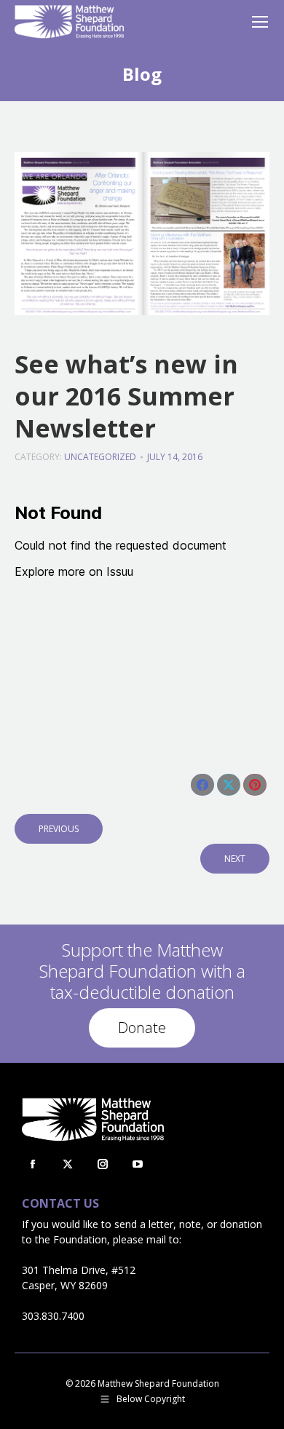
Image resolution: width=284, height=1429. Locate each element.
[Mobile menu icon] (260, 21)
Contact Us (60, 1204)
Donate (142, 1027)
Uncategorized (100, 457)
